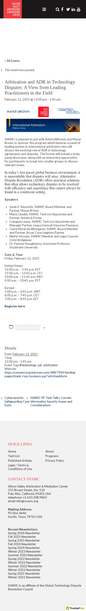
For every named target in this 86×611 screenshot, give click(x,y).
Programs (51, 456)
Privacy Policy (54, 460)
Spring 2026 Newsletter (24, 533)
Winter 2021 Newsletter (24, 577)
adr (40, 365)
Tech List (14, 456)
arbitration (50, 365)
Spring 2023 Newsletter (24, 559)
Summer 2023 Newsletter (25, 555)
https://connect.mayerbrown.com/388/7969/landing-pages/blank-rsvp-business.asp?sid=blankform (40, 374)
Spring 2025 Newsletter (24, 540)
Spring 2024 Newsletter (24, 548)
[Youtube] (79, 9)
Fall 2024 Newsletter (22, 544)
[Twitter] (68, 9)
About (49, 451)
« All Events (12, 61)
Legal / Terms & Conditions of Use (20, 467)
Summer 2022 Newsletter (25, 566)
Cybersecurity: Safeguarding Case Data (17, 401)
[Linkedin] (74, 9)
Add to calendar (28, 327)
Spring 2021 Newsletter (24, 573)
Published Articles (20, 460)
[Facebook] (63, 9)
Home (12, 451)
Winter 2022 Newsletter (24, 562)
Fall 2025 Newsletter (22, 537)
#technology (28, 365)
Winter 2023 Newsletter (24, 551)
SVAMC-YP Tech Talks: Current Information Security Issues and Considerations (51, 401)
